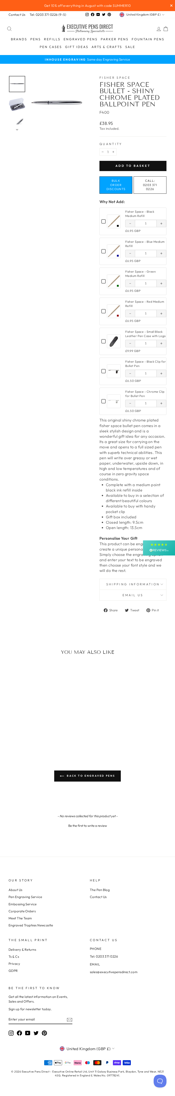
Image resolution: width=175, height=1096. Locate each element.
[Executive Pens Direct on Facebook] (19, 1033)
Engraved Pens (81, 39)
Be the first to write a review (87, 826)
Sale (130, 47)
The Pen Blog (100, 890)
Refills (52, 39)
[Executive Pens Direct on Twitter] (36, 1033)
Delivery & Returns (22, 950)
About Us (15, 890)
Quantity (110, 144)
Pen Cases (51, 47)
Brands (19, 39)
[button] (87, 825)
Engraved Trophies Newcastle (31, 925)
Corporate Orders (22, 911)
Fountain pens (148, 39)
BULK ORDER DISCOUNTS (116, 185)
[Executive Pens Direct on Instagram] (11, 1033)
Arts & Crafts (107, 47)
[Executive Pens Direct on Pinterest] (44, 1033)
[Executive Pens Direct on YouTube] (27, 1033)
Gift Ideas (76, 47)
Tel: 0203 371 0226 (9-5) (48, 15)
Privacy (14, 964)
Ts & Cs (14, 957)
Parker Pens (114, 39)
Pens (35, 39)
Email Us (132, 595)
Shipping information (133, 584)
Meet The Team (20, 918)
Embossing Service (23, 904)
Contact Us (17, 15)
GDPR (13, 971)
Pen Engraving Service (25, 897)
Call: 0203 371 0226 (150, 185)
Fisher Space (114, 78)
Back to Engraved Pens (90, 775)
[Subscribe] (69, 1019)
